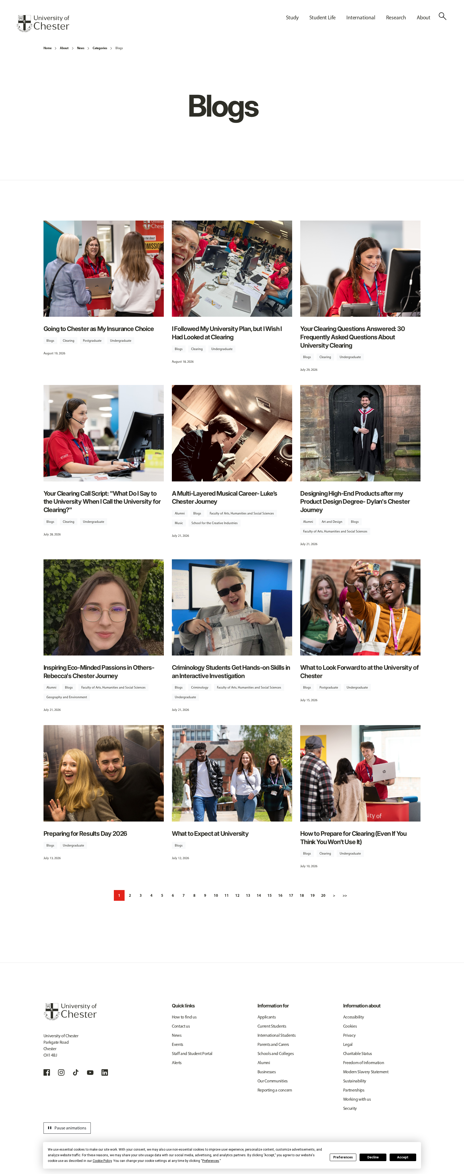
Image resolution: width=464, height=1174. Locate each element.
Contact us (181, 1026)
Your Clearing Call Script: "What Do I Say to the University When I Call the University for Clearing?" (102, 501)
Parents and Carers (273, 1044)
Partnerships (353, 1090)
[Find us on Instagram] (61, 1072)
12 (237, 895)
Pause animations (66, 1128)
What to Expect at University (210, 833)
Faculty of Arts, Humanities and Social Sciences (242, 513)
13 (248, 895)
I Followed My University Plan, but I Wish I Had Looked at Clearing (227, 333)
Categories (100, 48)
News (80, 48)
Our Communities (273, 1080)
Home (48, 48)
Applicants (267, 1017)
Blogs (119, 48)
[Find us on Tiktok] (76, 1072)
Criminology (199, 687)
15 (269, 895)
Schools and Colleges (276, 1053)
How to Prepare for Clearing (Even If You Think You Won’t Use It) (353, 838)
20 (323, 895)
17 (291, 895)
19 (312, 895)
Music (179, 523)
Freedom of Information (363, 1062)
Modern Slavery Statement (366, 1071)
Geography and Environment (66, 697)
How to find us (184, 1017)
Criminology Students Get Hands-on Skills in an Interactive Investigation (231, 672)
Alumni (180, 513)
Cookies (350, 1026)
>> (345, 895)
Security (350, 1108)
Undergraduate (120, 341)
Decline (373, 1157)
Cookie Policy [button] (102, 1161)
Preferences (343, 1157)
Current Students (272, 1026)
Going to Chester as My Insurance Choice (99, 329)
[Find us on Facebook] (47, 1072)
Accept (402, 1157)
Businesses (267, 1071)
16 (280, 895)
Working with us (357, 1099)
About (64, 48)
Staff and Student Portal (192, 1053)
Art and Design (332, 522)
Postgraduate (92, 341)
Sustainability (355, 1080)
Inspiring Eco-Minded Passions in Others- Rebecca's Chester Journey (99, 672)
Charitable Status (357, 1053)
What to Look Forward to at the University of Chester (359, 672)
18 (302, 895)
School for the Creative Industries (214, 523)
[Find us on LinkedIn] (105, 1072)
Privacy (349, 1035)
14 (259, 895)
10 (216, 895)
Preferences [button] (210, 1161)
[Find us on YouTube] (90, 1072)
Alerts (177, 1062)
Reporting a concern (275, 1090)
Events (177, 1044)
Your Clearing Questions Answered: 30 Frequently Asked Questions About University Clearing (352, 337)
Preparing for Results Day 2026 (85, 833)
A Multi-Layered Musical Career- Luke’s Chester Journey (224, 497)
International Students (277, 1035)
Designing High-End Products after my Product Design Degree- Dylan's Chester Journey (354, 501)
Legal (348, 1044)
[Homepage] (42, 23)
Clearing (68, 341)
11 (226, 895)
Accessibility (353, 1017)
